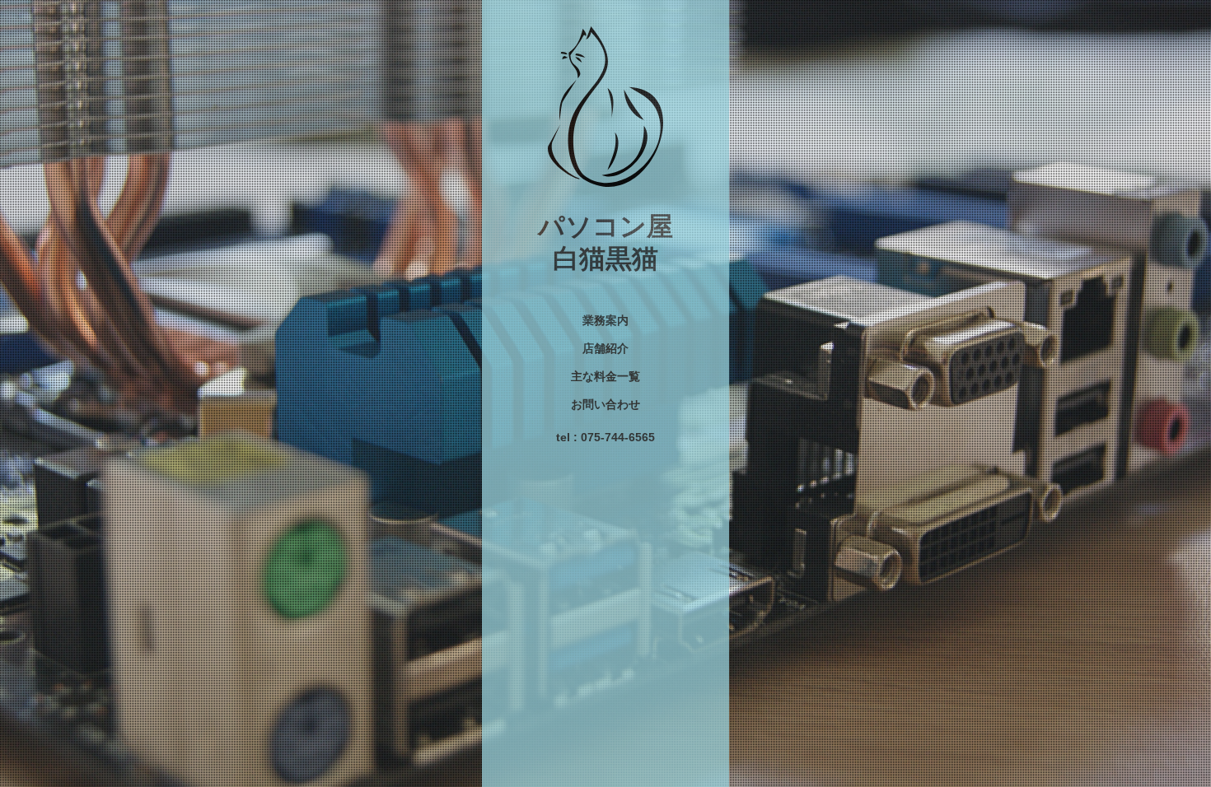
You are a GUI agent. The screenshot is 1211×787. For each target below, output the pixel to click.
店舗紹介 (605, 348)
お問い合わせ (605, 404)
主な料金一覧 (605, 376)
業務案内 (605, 320)
